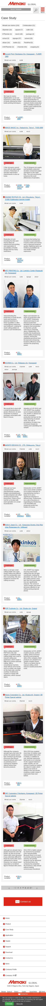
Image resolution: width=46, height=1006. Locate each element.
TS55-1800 (28, 186)
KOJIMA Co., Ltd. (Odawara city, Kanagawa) (21, 363)
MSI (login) (42, 991)
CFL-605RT (19, 353)
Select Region (16, 9)
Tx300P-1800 (20, 118)
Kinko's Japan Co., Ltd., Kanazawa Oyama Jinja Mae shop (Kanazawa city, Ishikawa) (24, 526)
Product (8, 924)
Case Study (9, 930)
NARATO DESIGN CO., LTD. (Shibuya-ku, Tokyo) (22, 445)
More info (19, 1004)
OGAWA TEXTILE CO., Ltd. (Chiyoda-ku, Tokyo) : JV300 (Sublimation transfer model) (23, 198)
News (7, 964)
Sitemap (3, 991)
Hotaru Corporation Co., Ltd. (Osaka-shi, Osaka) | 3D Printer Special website (23, 696)
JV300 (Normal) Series (20, 186)
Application (9, 935)
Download (9, 952)
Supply (8, 941)
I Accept (9, 1004)
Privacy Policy (16, 992)
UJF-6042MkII (20, 515)
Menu (43, 12)
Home (8, 918)
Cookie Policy (24, 992)
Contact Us (9, 958)
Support (8, 947)
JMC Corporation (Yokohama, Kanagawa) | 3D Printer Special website (24, 794)
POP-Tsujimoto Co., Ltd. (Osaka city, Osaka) (21, 608)
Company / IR (10, 975)
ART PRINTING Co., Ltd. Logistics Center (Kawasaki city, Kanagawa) (24, 272)
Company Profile (11, 969)
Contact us (24, 994)
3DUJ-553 (19, 783)
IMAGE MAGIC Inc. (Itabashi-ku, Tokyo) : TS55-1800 (24, 128)
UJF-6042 (19, 435)
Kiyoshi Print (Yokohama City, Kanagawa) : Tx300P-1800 (23, 55)
